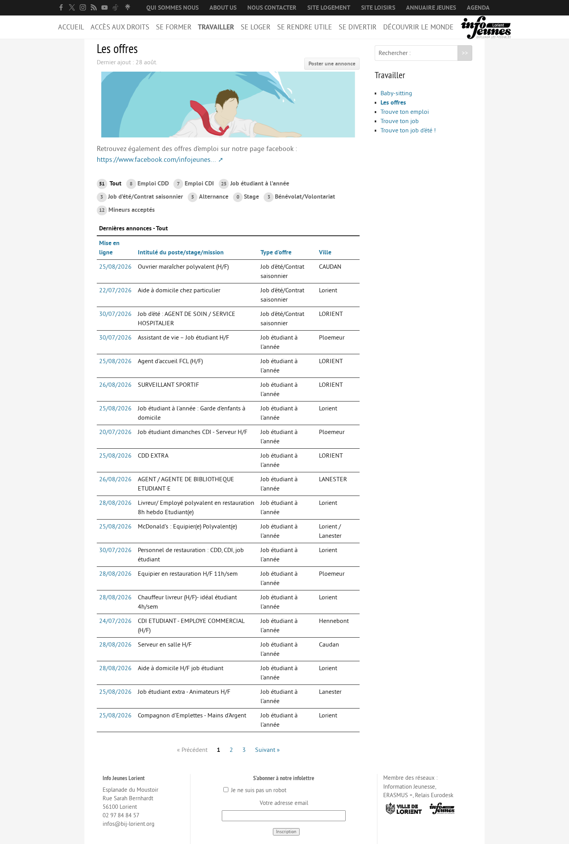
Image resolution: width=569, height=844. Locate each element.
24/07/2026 (115, 621)
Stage (248, 196)
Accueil (71, 27)
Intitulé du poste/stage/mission (181, 252)
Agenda (478, 7)
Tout (110, 183)
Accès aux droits (120, 27)
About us (223, 7)
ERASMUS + (398, 795)
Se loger (256, 27)
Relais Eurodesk (434, 795)
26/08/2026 (115, 384)
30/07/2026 (115, 313)
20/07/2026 (115, 432)
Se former (174, 27)
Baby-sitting (396, 93)
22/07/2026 (115, 290)
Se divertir (358, 27)
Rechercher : (395, 53)
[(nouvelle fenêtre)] (61, 7)
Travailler (216, 27)
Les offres (393, 102)
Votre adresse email (284, 803)
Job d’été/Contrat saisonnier (141, 196)
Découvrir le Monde (418, 27)
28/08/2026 (115, 502)
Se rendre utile (304, 27)
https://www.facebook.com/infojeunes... (156, 160)
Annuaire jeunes (431, 7)
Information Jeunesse (409, 787)
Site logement (328, 7)
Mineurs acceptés (127, 209)
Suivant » (267, 749)
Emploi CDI (195, 183)
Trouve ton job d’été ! (408, 130)
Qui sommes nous (172, 7)
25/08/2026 (115, 266)
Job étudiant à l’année (255, 183)
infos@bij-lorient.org (128, 824)
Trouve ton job (399, 121)
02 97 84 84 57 (121, 815)
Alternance (209, 196)
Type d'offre (276, 252)
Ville (325, 252)
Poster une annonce (331, 64)
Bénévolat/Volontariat (301, 196)
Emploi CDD (149, 183)
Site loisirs (378, 7)
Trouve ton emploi (404, 111)
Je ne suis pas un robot (258, 790)
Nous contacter (271, 7)
